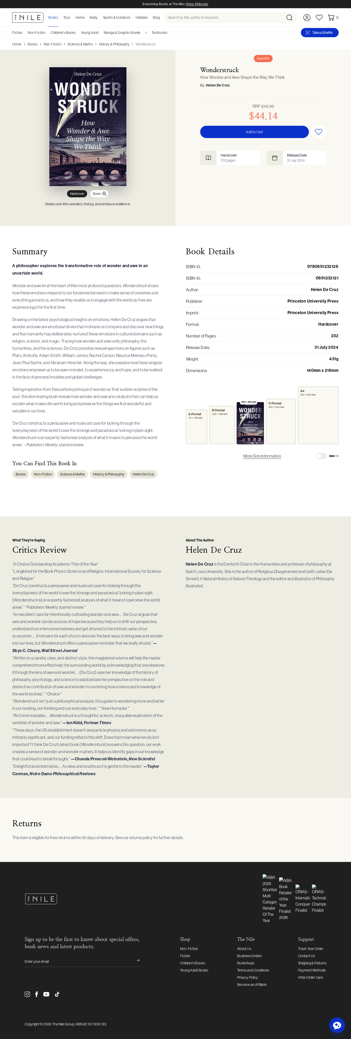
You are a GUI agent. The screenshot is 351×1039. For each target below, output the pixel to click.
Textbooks (160, 33)
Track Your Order (310, 949)
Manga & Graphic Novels (122, 33)
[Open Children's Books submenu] (78, 32)
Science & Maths (80, 44)
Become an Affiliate (252, 985)
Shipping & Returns (312, 963)
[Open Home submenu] (86, 17)
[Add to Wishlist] (318, 132)
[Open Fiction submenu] (24, 32)
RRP (263, 106)
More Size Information (262, 456)
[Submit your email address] (135, 961)
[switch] (321, 456)
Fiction (17, 33)
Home (17, 44)
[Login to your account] (307, 17)
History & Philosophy (114, 44)
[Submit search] (291, 17)
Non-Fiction (36, 33)
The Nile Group (63, 1024)
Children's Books (63, 33)
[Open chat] (337, 1025)
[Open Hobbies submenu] (149, 17)
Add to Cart (254, 132)
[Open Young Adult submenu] (100, 32)
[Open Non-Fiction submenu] (47, 32)
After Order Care (310, 977)
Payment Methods (312, 970)
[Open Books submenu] (60, 17)
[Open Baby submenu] (99, 17)
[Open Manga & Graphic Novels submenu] (142, 32)
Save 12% (263, 58)
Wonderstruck (146, 44)
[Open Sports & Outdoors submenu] (132, 17)
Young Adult (90, 33)
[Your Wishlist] (319, 18)
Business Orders (249, 956)
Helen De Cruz (218, 85)
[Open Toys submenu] (72, 17)
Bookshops (245, 963)
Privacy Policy (247, 977)
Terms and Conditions (253, 970)
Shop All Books (197, 4)
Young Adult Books (194, 970)
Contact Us (306, 956)
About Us (244, 949)
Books (33, 44)
